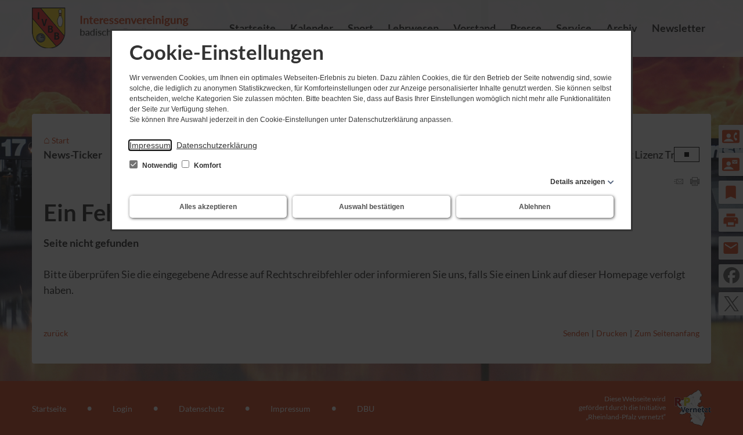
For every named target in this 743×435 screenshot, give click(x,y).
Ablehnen (534, 207)
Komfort (206, 165)
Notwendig (159, 165)
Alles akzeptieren (208, 207)
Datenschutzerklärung (216, 145)
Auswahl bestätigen (371, 207)
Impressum (150, 145)
